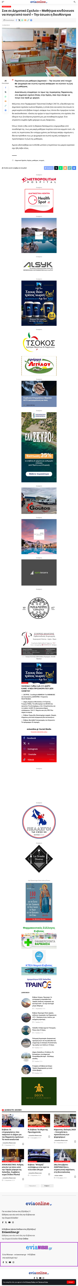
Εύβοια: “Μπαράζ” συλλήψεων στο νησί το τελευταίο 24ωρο (38, 1167)
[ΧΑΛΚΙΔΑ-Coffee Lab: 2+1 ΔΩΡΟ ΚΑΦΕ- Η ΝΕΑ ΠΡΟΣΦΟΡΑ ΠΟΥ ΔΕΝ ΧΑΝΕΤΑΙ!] (39, 673)
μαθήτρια (35, 160)
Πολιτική (66, 1126)
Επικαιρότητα (6, 6)
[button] (71, 1282)
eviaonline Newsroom (9, 1143)
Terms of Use (43, 1282)
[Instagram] (39, 749)
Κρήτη (29, 160)
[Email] (25, 20)
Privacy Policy (30, 1282)
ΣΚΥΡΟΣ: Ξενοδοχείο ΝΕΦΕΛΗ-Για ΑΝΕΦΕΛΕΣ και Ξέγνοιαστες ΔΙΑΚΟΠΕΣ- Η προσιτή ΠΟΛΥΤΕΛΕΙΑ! (38, 697)
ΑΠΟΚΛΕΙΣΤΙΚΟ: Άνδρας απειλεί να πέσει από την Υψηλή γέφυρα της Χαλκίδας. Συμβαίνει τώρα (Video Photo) (13, 1170)
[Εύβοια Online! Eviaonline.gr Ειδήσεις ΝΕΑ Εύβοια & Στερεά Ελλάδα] (39, 2)
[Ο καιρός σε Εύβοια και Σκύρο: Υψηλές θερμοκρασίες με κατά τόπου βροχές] (26, 1069)
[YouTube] (9, 1222)
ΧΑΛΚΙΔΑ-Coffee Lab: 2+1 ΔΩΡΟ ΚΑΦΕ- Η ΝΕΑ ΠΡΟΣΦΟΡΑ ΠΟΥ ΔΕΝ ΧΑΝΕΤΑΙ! (37, 688)
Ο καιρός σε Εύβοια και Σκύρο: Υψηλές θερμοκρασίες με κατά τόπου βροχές (42, 1068)
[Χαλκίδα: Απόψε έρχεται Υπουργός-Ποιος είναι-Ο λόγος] (26, 1030)
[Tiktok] (39, 759)
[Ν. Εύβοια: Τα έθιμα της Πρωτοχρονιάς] (39, 1120)
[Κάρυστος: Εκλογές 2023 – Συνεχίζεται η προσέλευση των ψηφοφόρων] (65, 1120)
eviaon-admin (59, 1175)
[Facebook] (39, 738)
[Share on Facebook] (16, 20)
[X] (39, 743)
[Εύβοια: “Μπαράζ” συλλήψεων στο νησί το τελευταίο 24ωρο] (39, 1155)
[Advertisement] (39, 784)
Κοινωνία (24, 682)
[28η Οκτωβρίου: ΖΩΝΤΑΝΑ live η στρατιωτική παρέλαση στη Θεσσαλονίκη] (65, 1155)
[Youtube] (39, 754)
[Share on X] (19, 20)
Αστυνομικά (6, 1161)
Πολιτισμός (41, 1126)
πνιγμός (41, 160)
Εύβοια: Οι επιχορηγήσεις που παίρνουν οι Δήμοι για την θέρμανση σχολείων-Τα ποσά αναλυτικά (13, 1134)
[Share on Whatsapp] (22, 20)
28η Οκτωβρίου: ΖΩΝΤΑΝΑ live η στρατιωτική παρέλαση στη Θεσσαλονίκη (64, 1168)
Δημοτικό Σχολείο (21, 160)
